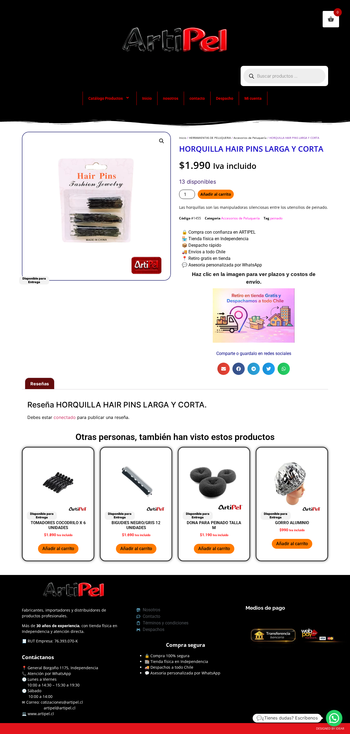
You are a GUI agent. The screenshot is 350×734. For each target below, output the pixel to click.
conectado (65, 417)
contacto (197, 98)
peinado (276, 218)
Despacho (224, 98)
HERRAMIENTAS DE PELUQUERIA (210, 138)
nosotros (170, 98)
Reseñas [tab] (39, 383)
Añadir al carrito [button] (58, 548)
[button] (162, 141)
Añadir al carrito (215, 194)
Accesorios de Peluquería (250, 138)
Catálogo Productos (105, 98)
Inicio (147, 98)
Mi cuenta (253, 98)
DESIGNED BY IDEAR (330, 728)
